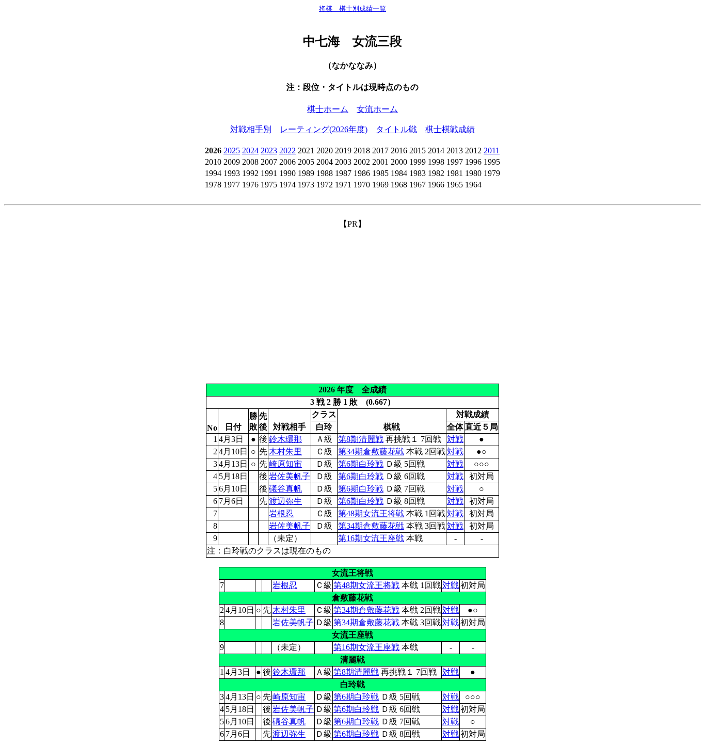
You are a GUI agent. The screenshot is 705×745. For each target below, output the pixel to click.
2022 (287, 150)
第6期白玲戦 (360, 463)
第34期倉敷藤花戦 (371, 451)
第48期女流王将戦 (371, 513)
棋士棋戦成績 (450, 129)
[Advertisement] (352, 302)
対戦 (455, 439)
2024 (250, 150)
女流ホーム (377, 109)
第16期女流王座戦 (371, 538)
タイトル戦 (396, 129)
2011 (492, 150)
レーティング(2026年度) (323, 129)
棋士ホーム (327, 109)
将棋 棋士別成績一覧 (352, 8)
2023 (269, 150)
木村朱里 (285, 451)
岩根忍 (281, 513)
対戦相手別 (250, 129)
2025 (231, 150)
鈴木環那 (285, 439)
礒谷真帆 (285, 488)
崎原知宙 (285, 463)
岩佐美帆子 (289, 476)
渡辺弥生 (285, 501)
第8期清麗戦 (360, 439)
